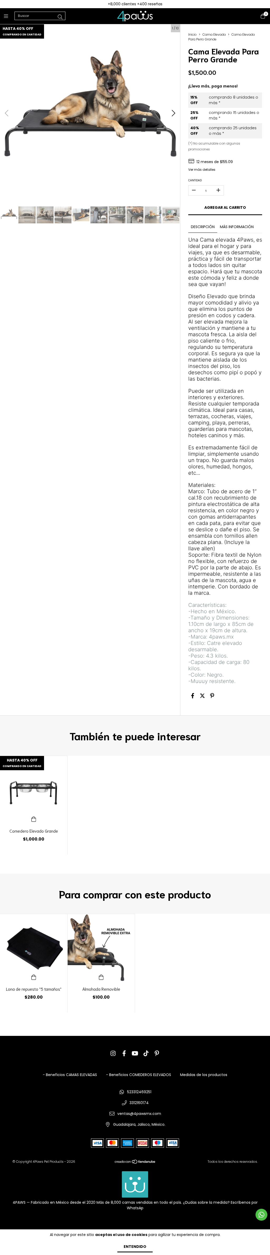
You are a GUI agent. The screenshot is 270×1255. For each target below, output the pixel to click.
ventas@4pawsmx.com (139, 1113)
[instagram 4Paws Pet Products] (113, 1053)
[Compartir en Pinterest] (212, 696)
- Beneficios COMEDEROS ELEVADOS (138, 1074)
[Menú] (9, 16)
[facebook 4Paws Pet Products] (124, 1053)
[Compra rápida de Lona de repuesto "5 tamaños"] (33, 976)
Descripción (203, 226)
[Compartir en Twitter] (202, 696)
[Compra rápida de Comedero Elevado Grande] (33, 818)
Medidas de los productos (203, 1074)
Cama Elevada (214, 34)
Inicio (192, 34)
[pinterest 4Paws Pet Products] (157, 1053)
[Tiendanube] (135, 1163)
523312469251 (139, 1092)
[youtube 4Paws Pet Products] (135, 1053)
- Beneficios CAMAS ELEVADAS (70, 1074)
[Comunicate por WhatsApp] (261, 1215)
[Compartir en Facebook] (192, 696)
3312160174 (139, 1102)
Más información (237, 226)
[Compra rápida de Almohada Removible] (101, 976)
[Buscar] (60, 17)
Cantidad (195, 180)
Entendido (135, 1246)
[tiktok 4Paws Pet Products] (146, 1053)
